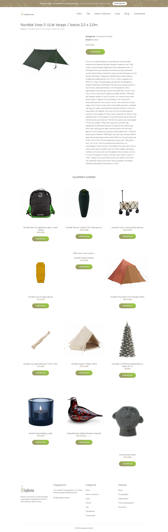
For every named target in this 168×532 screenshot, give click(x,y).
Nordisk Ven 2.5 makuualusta (40, 297)
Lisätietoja (95, 52)
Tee (88, 13)
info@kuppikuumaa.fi (61, 498)
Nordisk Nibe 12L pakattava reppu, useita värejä (40, 228)
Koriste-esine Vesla (127, 455)
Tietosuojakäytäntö (126, 503)
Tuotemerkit (139, 13)
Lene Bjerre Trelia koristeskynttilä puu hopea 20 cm (127, 365)
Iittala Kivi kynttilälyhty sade (40, 433)
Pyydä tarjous (119, 3)
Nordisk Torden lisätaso (84, 258)
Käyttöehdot (123, 498)
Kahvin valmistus (102, 13)
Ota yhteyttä (123, 494)
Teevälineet (90, 511)
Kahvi (79, 13)
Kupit (117, 13)
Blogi (127, 13)
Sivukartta (122, 507)
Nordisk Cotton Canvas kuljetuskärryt (127, 227)
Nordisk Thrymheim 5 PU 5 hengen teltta (127, 297)
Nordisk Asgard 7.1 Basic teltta (84, 364)
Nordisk (109, 36)
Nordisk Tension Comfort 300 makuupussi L (84, 227)
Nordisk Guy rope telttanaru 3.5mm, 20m (41, 364)
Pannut (88, 503)
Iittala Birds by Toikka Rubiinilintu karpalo (84, 433)
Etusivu (23, 29)
